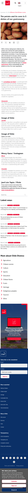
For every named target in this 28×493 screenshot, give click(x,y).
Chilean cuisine (8, 264)
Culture (5, 268)
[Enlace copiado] (18, 42)
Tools (2, 423)
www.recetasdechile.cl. (7, 190)
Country (3, 369)
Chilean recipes (4, 391)
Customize (14, 481)
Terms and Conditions (10, 465)
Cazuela (3, 120)
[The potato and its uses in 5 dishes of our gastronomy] (2, 42)
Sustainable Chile (4, 398)
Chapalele (4, 169)
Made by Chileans (4, 388)
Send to (5, 376)
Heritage (6, 287)
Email (2, 362)
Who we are (3, 417)
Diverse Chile (3, 401)
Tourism (6, 295)
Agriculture (7, 260)
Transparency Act (4, 439)
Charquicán (4, 101)
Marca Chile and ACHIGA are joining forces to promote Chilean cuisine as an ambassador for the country (14, 246)
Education (6, 275)
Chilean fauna (8, 279)
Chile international (4, 407)
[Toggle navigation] (2, 3)
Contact (2, 427)
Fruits (5, 283)
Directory (2, 420)
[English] (21, 3)
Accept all (14, 490)
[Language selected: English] (21, 3)
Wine (5, 298)
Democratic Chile (4, 404)
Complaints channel (5, 443)
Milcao (3, 156)
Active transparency (5, 436)
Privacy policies (19, 465)
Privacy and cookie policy (6, 446)
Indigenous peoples (10, 291)
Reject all (14, 485)
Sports (5, 272)
